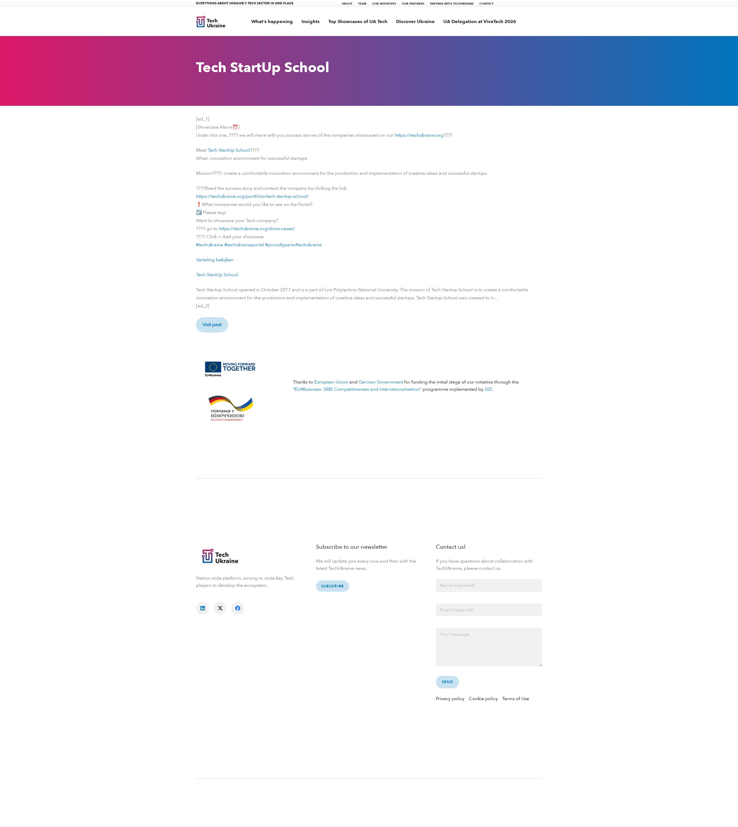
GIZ (488, 389)
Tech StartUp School (229, 150)
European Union (331, 382)
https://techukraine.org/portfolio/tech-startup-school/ (252, 196)
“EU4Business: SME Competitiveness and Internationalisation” (357, 389)
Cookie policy (483, 699)
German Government (381, 382)
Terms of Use (515, 699)
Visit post (211, 325)
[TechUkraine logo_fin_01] (210, 21)
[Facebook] (237, 608)
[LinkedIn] (202, 608)
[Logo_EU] (230, 368)
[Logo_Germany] (230, 409)
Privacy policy (450, 699)
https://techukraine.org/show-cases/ (257, 228)
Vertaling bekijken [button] (215, 260)
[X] (220, 608)
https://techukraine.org (419, 135)
